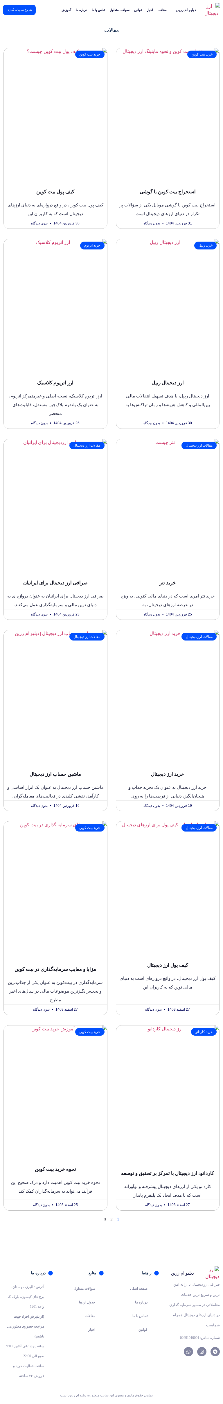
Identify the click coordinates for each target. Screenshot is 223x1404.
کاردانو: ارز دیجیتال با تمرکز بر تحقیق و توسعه (167, 1173)
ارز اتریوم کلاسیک (55, 383)
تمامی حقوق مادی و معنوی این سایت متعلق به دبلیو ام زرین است (106, 1395)
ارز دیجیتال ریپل (168, 383)
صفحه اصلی (139, 1289)
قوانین (138, 10)
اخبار (150, 10)
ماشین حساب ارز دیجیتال (55, 774)
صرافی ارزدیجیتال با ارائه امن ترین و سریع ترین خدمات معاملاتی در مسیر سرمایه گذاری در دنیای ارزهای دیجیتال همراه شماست (194, 1304)
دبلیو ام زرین (186, 10)
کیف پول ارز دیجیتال (167, 965)
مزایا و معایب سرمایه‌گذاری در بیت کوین (55, 969)
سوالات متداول (120, 10)
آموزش (66, 10)
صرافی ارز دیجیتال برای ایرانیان (55, 583)
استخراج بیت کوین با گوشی (168, 192)
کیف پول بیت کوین (55, 192)
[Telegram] (215, 1351)
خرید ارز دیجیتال (167, 774)
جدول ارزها (87, 1302)
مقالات (162, 10)
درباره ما (81, 10)
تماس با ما (98, 10)
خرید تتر (167, 583)
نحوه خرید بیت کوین (55, 1169)
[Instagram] (201, 1351)
